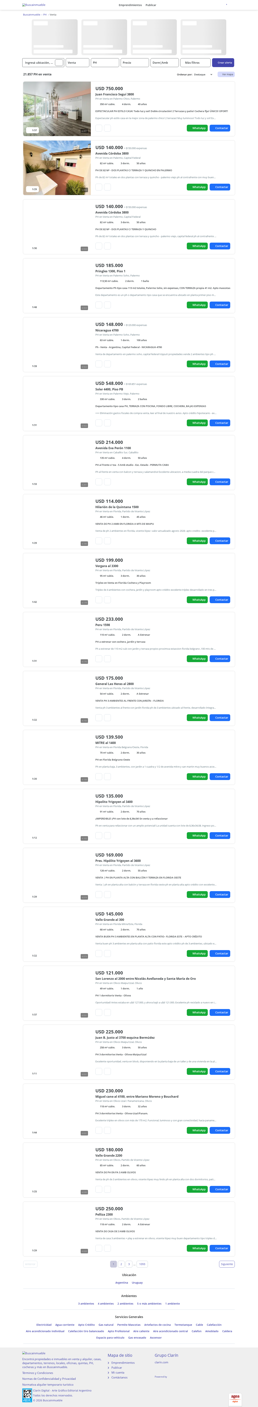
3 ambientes (86, 1303)
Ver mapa (227, 74)
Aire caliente (141, 1331)
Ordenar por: (184, 74)
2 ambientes (125, 1303)
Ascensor (156, 1337)
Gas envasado (137, 1337)
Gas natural (106, 1324)
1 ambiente (172, 1303)
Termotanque (183, 1324)
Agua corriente (64, 1324)
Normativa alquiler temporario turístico (47, 1384)
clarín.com (161, 1362)
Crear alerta (225, 62)
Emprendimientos (130, 5)
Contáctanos (119, 1377)
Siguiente (227, 1264)
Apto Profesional (119, 1331)
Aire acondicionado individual (45, 1331)
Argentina (121, 1282)
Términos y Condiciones (37, 1373)
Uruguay (137, 1282)
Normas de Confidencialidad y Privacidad (49, 1379)
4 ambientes (106, 1303)
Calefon (197, 1331)
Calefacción (214, 1324)
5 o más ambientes (149, 1303)
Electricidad (44, 1324)
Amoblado (212, 1331)
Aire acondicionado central (170, 1331)
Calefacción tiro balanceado (86, 1331)
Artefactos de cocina (157, 1324)
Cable (199, 1324)
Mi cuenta (117, 1372)
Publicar (151, 5)
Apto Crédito (86, 1324)
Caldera (227, 1331)
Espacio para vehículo (110, 1337)
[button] (59, 62)
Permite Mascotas (129, 1324)
